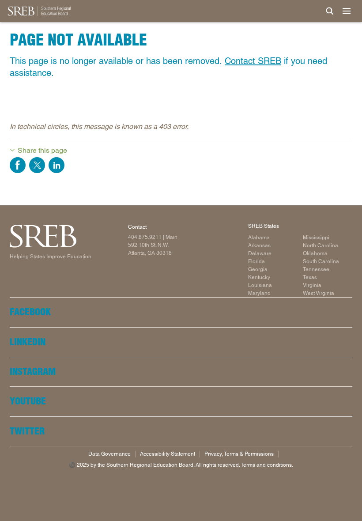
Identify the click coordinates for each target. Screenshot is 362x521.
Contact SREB (253, 61)
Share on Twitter (37, 165)
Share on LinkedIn (56, 165)
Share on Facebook (18, 165)
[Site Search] (330, 11)
